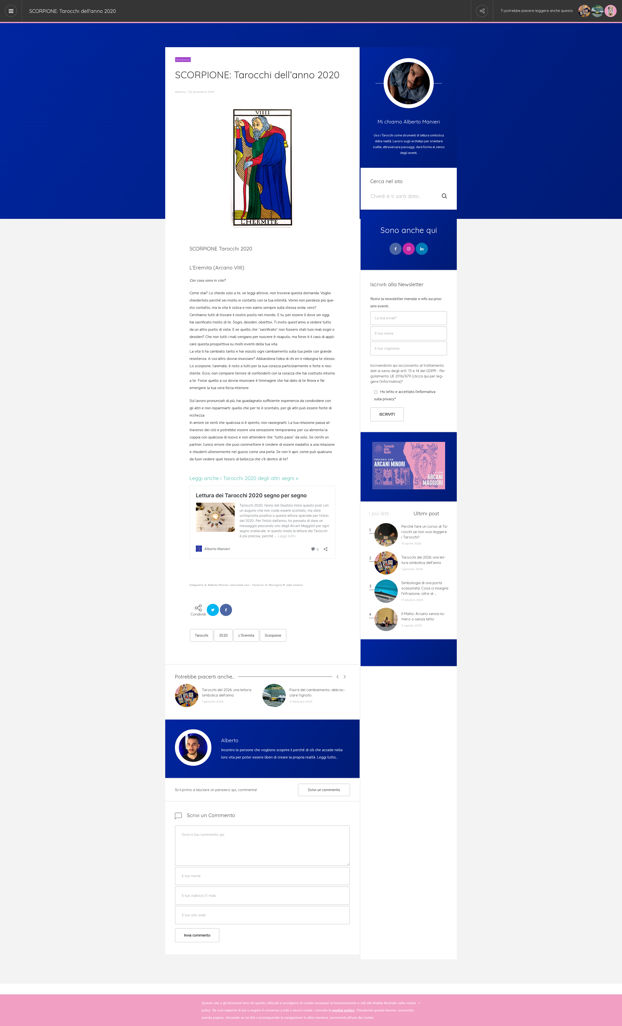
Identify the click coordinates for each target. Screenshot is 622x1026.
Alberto (180, 92)
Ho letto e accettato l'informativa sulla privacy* (404, 395)
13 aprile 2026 (411, 543)
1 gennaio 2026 (212, 701)
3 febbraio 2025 (300, 701)
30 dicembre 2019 (201, 92)
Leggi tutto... (327, 757)
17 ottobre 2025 (412, 600)
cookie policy (343, 1010)
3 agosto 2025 (411, 625)
